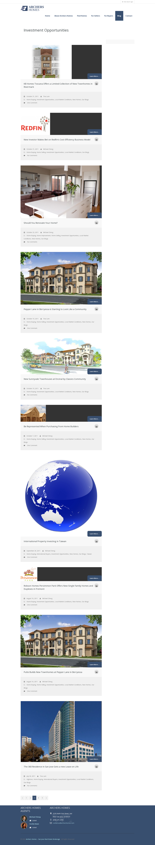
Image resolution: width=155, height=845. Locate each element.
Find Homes (82, 16)
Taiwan (89, 554)
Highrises (30, 779)
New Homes (76, 100)
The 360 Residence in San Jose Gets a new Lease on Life (51, 766)
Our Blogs (85, 100)
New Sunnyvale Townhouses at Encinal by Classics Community (55, 379)
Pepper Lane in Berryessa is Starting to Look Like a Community (55, 309)
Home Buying (31, 100)
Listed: (39, 820)
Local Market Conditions (63, 100)
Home (47, 16)
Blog (119, 16)
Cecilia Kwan (34, 824)
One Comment (32, 103)
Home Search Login (128, 2)
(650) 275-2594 (58, 820)
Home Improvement (44, 236)
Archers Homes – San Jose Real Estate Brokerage (43, 839)
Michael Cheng (35, 817)
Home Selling (41, 152)
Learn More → (94, 76)
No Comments (32, 155)
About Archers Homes (63, 16)
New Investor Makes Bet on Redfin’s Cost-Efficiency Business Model (57, 139)
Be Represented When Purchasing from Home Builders (51, 426)
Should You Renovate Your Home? (40, 222)
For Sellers (95, 16)
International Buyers (44, 554)
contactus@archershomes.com (63, 823)
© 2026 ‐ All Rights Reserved (48, 839)
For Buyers (108, 16)
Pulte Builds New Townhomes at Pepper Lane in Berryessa (53, 672)
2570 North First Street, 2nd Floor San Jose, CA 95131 (62, 815)
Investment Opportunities (45, 100)
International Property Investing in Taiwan (45, 541)
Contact (128, 16)
